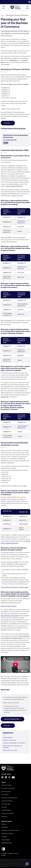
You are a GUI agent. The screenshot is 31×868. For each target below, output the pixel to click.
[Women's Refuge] (3, 850)
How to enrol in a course (10, 750)
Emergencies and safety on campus (10, 830)
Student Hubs (4, 397)
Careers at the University (7, 813)
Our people (4, 807)
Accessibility (4, 853)
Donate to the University (7, 833)
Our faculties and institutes (8, 788)
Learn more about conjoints (8, 606)
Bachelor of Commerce (9, 740)
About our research (6, 791)
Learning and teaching (7, 800)
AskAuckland (5, 827)
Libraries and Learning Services (9, 797)
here (25, 486)
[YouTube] (13, 777)
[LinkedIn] (6, 777)
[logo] (15, 7)
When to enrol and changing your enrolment (12, 746)
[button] (29, 2)
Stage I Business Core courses (9, 615)
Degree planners (7, 737)
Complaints (4, 836)
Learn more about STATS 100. (14, 186)
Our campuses (5, 794)
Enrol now (7, 123)
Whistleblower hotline (7, 843)
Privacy (15, 853)
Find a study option (6, 804)
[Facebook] (2, 777)
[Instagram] (9, 777)
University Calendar (6, 810)
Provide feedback (6, 839)
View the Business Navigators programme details (15, 587)
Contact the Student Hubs (11, 719)
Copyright (10, 853)
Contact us (4, 824)
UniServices (4, 816)
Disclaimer (3, 855)
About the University (6, 785)
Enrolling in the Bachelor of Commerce (14, 743)
